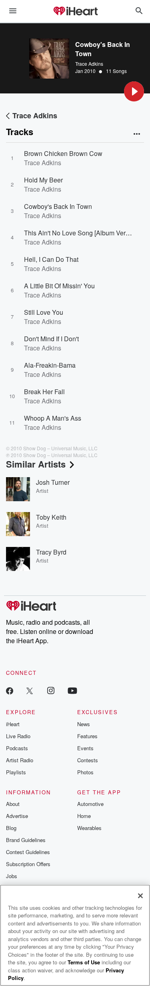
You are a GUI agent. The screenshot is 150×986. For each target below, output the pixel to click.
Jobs (11, 876)
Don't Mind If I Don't (51, 338)
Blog (11, 828)
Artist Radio (19, 760)
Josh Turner (53, 482)
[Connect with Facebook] (9, 690)
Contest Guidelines (28, 852)
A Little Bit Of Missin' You (59, 285)
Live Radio (18, 736)
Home (84, 816)
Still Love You (43, 312)
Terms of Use (84, 962)
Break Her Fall (44, 391)
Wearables (89, 828)
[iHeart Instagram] (50, 690)
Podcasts (17, 748)
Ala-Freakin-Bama (50, 365)
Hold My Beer (43, 179)
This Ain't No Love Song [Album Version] (81, 232)
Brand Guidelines (26, 840)
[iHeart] (75, 12)
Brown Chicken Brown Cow (63, 153)
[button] (134, 91)
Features (87, 736)
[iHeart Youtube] (72, 690)
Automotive (90, 804)
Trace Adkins (89, 63)
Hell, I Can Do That (51, 259)
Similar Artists (36, 464)
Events (85, 748)
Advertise (17, 816)
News (83, 724)
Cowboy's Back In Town (58, 206)
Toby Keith (51, 517)
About (13, 804)
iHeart (13, 724)
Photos (85, 772)
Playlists (16, 772)
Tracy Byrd (51, 552)
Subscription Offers (28, 864)
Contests (87, 760)
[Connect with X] (29, 690)
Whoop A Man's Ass (52, 418)
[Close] (140, 896)
